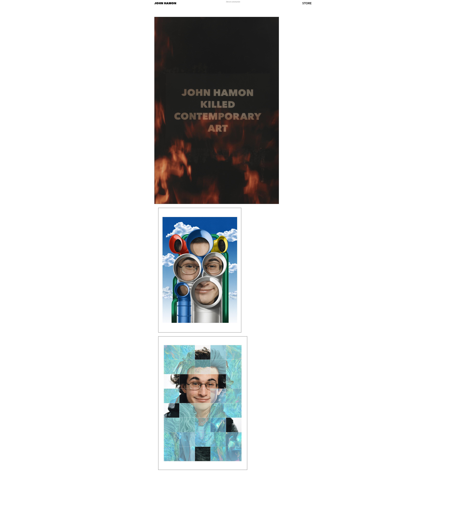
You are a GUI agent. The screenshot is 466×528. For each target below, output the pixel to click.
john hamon (165, 3)
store (307, 3)
